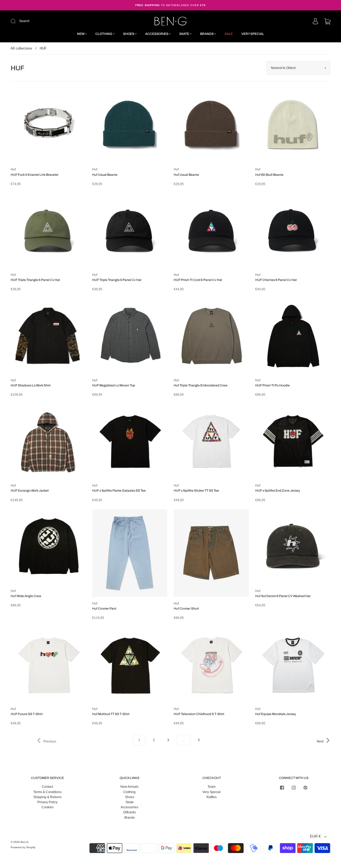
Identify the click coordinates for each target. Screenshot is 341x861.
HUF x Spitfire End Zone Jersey (277, 490)
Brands (207, 34)
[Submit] (49, 21)
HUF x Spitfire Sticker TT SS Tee (196, 490)
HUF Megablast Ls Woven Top (113, 385)
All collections (21, 48)
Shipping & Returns (47, 797)
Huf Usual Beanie (104, 175)
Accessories (156, 34)
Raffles (211, 797)
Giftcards (129, 812)
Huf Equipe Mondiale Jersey (275, 714)
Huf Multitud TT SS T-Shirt (110, 714)
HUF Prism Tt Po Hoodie (272, 385)
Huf (13, 169)
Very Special (252, 34)
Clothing (103, 34)
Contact (47, 787)
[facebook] (282, 787)
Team (212, 787)
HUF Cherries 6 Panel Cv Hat (276, 280)
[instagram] (293, 787)
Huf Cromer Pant (104, 608)
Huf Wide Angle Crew (26, 596)
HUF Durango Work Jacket (30, 490)
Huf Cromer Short (186, 608)
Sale (229, 34)
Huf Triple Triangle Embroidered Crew (201, 385)
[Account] (315, 21)
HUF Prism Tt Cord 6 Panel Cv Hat (198, 280)
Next (320, 741)
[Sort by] (298, 68)
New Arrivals (129, 787)
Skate (184, 34)
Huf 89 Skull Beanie (269, 175)
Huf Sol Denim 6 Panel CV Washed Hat (283, 596)
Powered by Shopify (23, 847)
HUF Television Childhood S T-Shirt (199, 714)
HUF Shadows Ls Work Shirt (31, 385)
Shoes (128, 34)
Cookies (48, 807)
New (80, 34)
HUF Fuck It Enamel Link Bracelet (34, 175)
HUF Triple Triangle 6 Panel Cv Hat (35, 280)
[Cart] (327, 22)
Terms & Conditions (47, 792)
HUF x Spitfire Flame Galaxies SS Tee (119, 490)
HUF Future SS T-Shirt (27, 714)
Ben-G (25, 841)
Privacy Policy (47, 802)
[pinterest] (305, 787)
